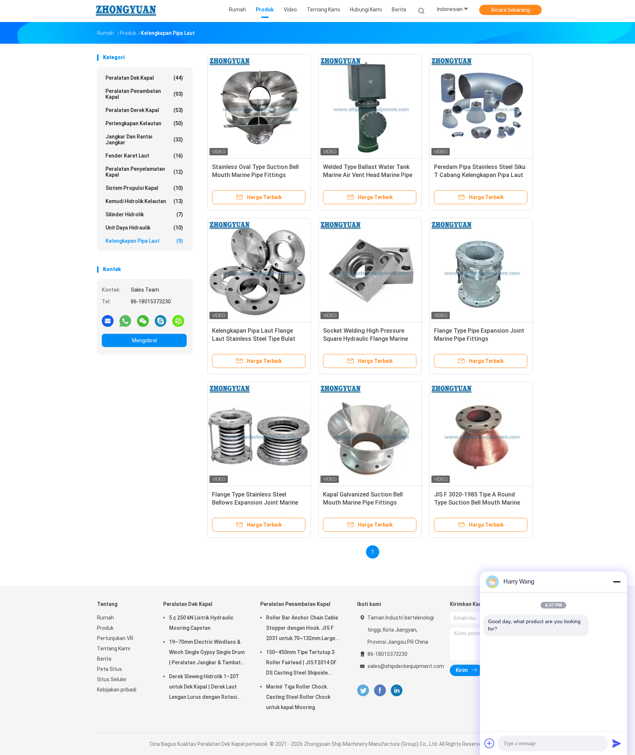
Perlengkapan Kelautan (144, 123)
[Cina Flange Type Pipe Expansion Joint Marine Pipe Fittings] (481, 269)
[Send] (617, 743)
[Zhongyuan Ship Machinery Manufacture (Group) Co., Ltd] (125, 11)
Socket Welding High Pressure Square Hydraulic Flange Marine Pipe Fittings (365, 338)
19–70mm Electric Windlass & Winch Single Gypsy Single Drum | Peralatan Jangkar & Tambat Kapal (207, 653)
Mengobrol (144, 340)
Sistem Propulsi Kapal (144, 188)
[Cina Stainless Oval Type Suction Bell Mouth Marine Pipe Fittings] (259, 105)
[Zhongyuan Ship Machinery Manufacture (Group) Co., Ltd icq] (178, 320)
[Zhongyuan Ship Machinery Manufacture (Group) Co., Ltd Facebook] (380, 690)
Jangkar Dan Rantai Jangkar (144, 139)
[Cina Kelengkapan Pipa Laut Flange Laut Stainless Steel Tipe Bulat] (259, 269)
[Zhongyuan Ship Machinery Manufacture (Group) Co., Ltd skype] (160, 320)
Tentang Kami (113, 648)
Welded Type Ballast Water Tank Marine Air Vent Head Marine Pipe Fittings (367, 175)
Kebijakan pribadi (116, 690)
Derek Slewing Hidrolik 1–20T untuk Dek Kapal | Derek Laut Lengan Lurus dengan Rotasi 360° (204, 687)
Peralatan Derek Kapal (144, 110)
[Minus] (616, 581)
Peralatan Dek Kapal (144, 78)
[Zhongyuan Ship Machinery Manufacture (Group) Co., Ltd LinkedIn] (397, 690)
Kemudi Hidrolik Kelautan (144, 201)
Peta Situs (109, 669)
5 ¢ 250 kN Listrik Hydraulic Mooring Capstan (201, 623)
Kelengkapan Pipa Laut (144, 241)
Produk (105, 628)
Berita (104, 659)
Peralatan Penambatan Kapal (144, 94)
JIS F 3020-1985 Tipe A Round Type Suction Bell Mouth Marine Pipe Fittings (477, 502)
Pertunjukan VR (115, 638)
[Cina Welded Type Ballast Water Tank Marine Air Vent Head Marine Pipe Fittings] (370, 105)
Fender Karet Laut (144, 156)
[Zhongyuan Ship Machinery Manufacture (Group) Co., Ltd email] (108, 320)
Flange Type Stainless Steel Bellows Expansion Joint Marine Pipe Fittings (255, 502)
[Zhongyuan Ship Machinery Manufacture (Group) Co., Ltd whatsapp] (125, 320)
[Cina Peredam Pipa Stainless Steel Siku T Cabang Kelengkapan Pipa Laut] (481, 105)
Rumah (105, 618)
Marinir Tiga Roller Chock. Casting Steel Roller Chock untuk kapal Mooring (298, 697)
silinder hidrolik (144, 214)
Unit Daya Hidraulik (144, 228)
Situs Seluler (112, 679)
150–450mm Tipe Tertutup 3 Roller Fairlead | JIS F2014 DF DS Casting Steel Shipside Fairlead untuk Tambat (301, 663)
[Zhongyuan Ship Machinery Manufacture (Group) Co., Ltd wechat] (143, 320)
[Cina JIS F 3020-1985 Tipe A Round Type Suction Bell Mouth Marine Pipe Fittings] (481, 433)
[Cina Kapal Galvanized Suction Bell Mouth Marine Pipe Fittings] (370, 433)
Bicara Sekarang (510, 10)
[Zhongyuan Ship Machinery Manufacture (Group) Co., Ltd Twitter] (363, 690)
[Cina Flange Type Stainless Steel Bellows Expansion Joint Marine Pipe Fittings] (259, 433)
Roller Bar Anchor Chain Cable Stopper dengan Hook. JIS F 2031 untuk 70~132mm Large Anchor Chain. (302, 629)
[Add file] (489, 743)
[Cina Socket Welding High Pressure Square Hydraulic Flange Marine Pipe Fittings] (370, 269)
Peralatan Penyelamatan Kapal (144, 172)
